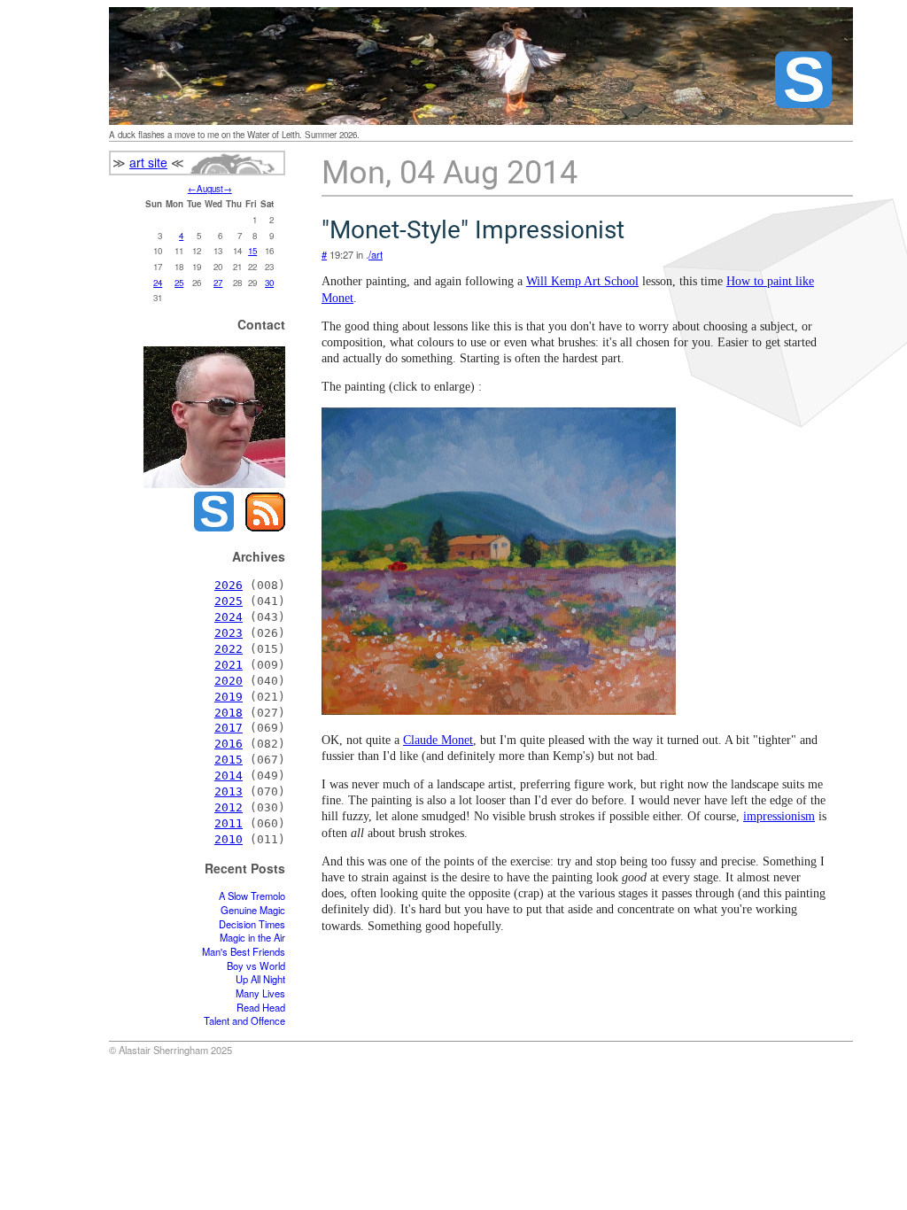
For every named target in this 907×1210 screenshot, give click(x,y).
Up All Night (260, 979)
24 (157, 282)
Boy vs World (256, 966)
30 (269, 282)
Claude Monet (438, 740)
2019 (228, 696)
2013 (228, 791)
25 (178, 282)
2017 (228, 727)
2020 (228, 680)
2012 (228, 807)
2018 (228, 712)
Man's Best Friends (243, 951)
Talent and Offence (244, 1021)
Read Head (260, 1007)
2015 (228, 759)
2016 (228, 743)
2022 (228, 648)
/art (375, 254)
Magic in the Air (252, 937)
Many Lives (260, 993)
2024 (228, 617)
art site (148, 162)
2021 (228, 664)
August (210, 188)
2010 (228, 839)
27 (217, 282)
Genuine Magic (253, 910)
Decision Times (252, 924)
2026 (228, 585)
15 (252, 250)
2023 (228, 633)
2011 (228, 823)
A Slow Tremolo (252, 896)
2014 (228, 775)
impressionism (779, 816)
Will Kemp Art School (582, 281)
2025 (228, 601)
